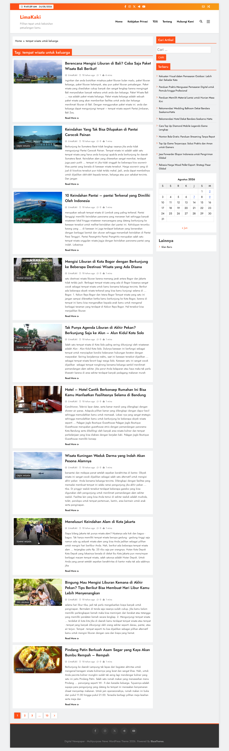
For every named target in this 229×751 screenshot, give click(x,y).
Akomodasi (22, 409)
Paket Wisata (23, 79)
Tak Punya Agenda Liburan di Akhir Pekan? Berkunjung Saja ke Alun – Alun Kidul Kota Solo (104, 330)
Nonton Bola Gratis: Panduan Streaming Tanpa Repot (187, 136)
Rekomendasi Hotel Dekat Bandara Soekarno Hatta (185, 119)
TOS (155, 21)
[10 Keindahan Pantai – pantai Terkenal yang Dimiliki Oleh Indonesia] (38, 207)
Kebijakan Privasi (138, 21)
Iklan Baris (166, 247)
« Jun (184, 228)
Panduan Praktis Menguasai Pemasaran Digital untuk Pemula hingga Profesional (186, 88)
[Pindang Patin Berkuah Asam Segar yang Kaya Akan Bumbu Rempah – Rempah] (38, 659)
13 (47, 715)
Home (119, 21)
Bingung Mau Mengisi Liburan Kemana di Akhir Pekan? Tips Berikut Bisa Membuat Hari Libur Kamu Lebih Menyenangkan (107, 588)
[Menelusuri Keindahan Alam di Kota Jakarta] (38, 531)
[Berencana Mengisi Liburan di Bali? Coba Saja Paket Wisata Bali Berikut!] (38, 71)
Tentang (167, 21)
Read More (70, 118)
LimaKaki (30, 17)
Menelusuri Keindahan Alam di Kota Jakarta (100, 521)
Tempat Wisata (24, 278)
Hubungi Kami (185, 21)
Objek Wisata (23, 145)
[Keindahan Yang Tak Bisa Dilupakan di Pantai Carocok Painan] (38, 137)
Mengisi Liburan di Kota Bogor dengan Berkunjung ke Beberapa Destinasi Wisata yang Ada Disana (106, 264)
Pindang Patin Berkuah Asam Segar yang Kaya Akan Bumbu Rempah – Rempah (107, 652)
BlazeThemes (157, 741)
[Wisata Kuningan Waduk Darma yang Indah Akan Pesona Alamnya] (38, 465)
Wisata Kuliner (24, 669)
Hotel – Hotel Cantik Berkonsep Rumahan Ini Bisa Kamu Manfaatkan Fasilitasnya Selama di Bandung (105, 392)
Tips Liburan (23, 602)
